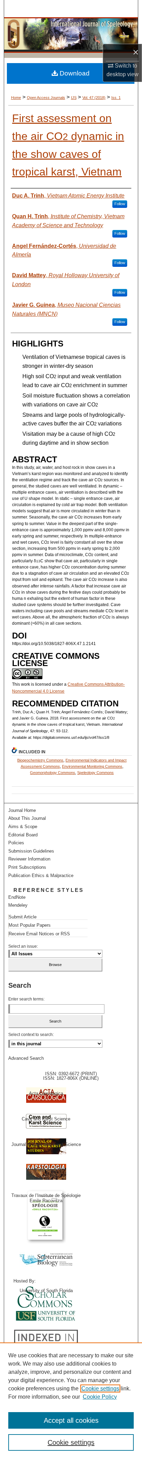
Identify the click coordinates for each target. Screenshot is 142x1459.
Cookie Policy (100, 1397)
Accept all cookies (71, 1420)
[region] (71, 1400)
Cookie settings (100, 1388)
